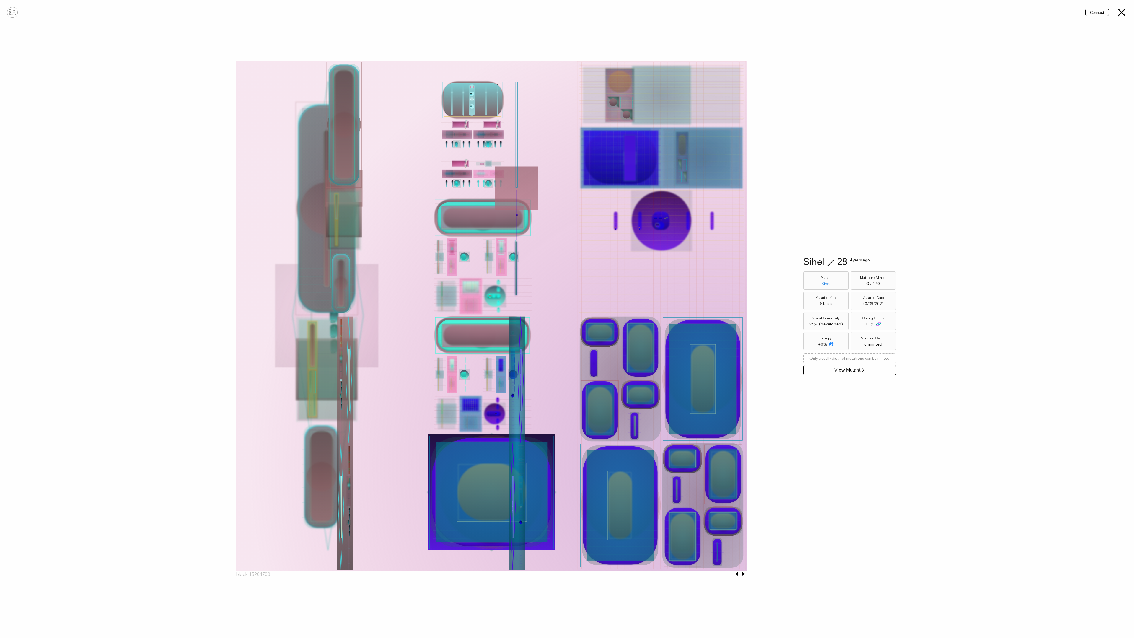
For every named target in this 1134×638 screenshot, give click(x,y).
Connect (1097, 12)
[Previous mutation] (736, 574)
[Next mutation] (744, 574)
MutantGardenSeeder (12, 12)
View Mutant (847, 369)
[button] (1121, 12)
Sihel (825, 283)
